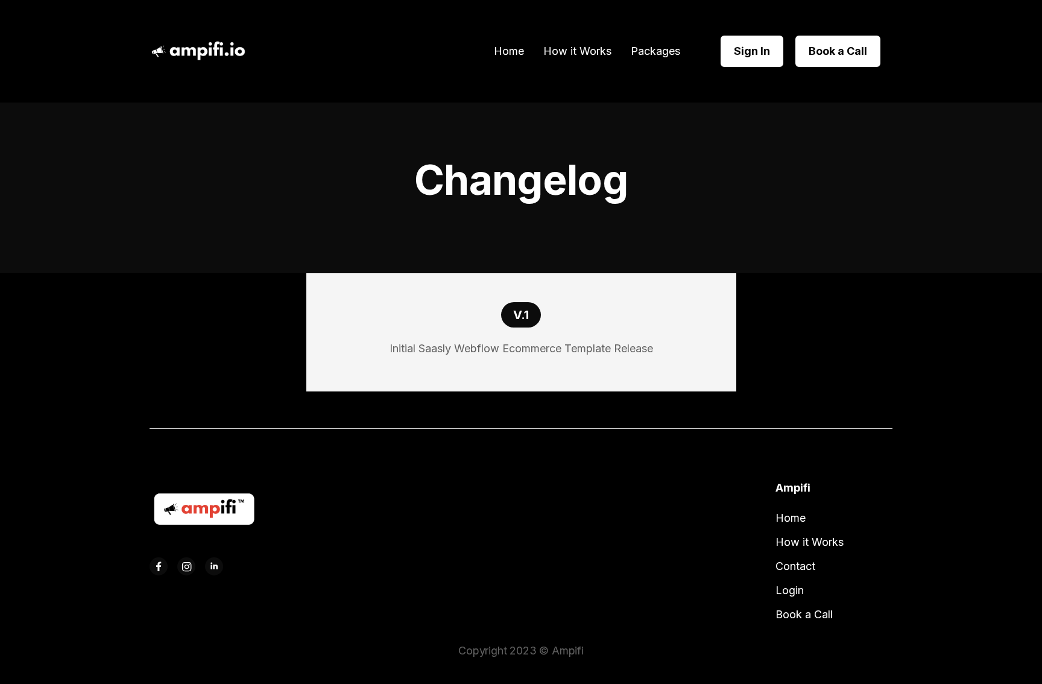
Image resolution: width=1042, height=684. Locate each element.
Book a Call (838, 51)
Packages (655, 51)
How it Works (577, 51)
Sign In (752, 51)
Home (509, 51)
